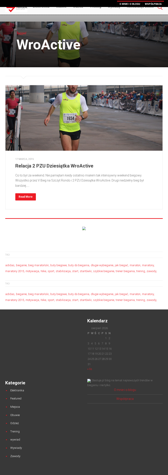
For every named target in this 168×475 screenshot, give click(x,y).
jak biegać (121, 265)
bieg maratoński (38, 265)
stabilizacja (63, 271)
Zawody (15, 456)
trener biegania (125, 271)
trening (140, 271)
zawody (151, 271)
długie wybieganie (102, 265)
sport (51, 271)
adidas (9, 265)
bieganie (21, 265)
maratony (148, 265)
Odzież (14, 423)
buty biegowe (58, 265)
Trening (15, 431)
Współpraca (153, 4)
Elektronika (17, 390)
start (75, 271)
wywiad (15, 439)
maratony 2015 (14, 271)
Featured (15, 398)
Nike (43, 271)
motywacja (32, 271)
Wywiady (16, 447)
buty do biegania (78, 265)
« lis (89, 369)
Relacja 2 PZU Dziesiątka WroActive (54, 166)
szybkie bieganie (103, 271)
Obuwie (15, 415)
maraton (135, 265)
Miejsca (15, 406)
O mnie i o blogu (129, 4)
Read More (26, 196)
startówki (86, 271)
